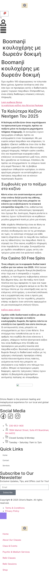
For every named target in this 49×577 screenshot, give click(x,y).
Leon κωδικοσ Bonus (11, 102)
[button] (1, 18)
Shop (5, 570)
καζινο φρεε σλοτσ (10, 309)
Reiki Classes (9, 558)
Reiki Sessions (10, 564)
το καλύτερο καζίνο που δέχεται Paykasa (22, 105)
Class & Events (10, 546)
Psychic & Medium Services (16, 552)
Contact (6, 460)
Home (5, 455)
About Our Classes (12, 540)
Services (6, 465)
